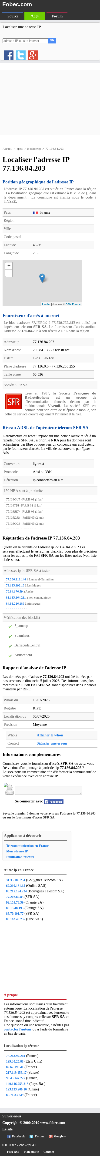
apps (20, 148)
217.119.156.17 (16, 1072)
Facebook (18, 1136)
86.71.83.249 (14, 1095)
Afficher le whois (50, 735)
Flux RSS (13, 1151)
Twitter (39, 1136)
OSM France (73, 304)
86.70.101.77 (14, 913)
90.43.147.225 (15, 1078)
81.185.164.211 (16, 597)
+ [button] (8, 266)
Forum (57, 16)
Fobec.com (17, 4)
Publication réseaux (20, 857)
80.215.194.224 (16, 891)
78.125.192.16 (15, 585)
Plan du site (31, 1151)
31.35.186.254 (15, 880)
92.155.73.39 (14, 902)
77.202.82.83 (14, 897)
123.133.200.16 (16, 1089)
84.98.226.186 (15, 603)
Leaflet (46, 304)
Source (12, 16)
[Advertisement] (50, 102)
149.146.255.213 (17, 1084)
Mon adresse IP (17, 851)
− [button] (8, 273)
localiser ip (34, 148)
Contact (48, 1151)
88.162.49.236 (15, 919)
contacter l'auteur (18, 1029)
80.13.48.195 (14, 908)
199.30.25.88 (14, 1061)
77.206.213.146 (16, 579)
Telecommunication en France (27, 846)
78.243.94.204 (15, 1056)
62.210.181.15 (15, 886)
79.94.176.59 (14, 591)
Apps (35, 16)
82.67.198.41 (14, 1067)
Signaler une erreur (52, 743)
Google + (60, 1136)
